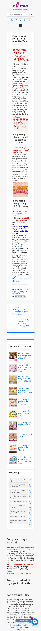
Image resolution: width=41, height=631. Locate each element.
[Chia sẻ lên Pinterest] (24, 296)
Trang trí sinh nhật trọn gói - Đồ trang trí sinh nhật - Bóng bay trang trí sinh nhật (20, 625)
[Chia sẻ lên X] (20, 296)
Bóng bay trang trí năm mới (17, 480)
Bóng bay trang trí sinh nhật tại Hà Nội (17, 491)
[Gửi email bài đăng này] (16, 296)
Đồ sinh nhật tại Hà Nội (17, 517)
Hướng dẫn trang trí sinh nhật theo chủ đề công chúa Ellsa (25, 460)
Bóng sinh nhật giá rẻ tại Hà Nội (18, 497)
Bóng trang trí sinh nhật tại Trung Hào (25, 413)
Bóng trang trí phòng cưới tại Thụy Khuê (23, 447)
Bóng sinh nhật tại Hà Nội (18, 502)
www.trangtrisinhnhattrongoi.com (19, 573)
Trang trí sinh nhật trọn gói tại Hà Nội (17, 512)
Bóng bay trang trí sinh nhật (25, 435)
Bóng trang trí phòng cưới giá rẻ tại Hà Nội (20, 291)
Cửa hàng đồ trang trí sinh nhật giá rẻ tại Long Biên (24, 368)
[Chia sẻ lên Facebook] (22, 296)
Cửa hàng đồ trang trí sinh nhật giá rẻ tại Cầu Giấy (25, 378)
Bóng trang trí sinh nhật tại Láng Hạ (25, 423)
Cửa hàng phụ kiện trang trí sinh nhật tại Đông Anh (25, 390)
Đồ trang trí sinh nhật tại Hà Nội (18, 521)
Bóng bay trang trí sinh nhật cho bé (17, 486)
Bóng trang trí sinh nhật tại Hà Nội (18, 506)
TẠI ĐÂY (20, 246)
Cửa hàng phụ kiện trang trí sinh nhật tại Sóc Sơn (24, 355)
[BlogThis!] (18, 296)
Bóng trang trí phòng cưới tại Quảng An (23, 401)
